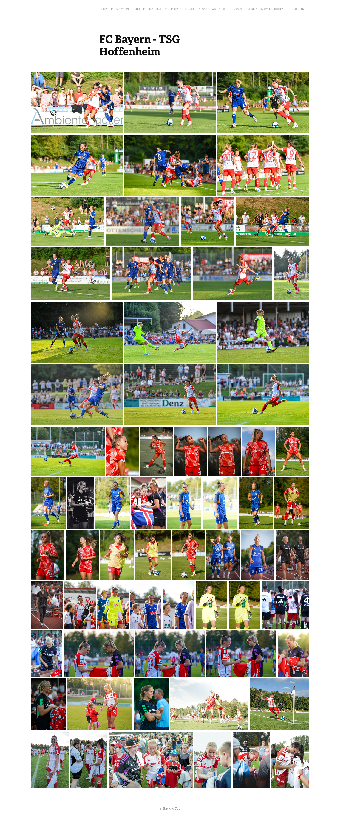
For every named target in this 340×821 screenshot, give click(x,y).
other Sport (158, 9)
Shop (103, 9)
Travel (203, 9)
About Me (218, 9)
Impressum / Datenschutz (264, 9)
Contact (236, 9)
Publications (120, 9)
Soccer (140, 9)
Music (189, 9)
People (176, 9)
